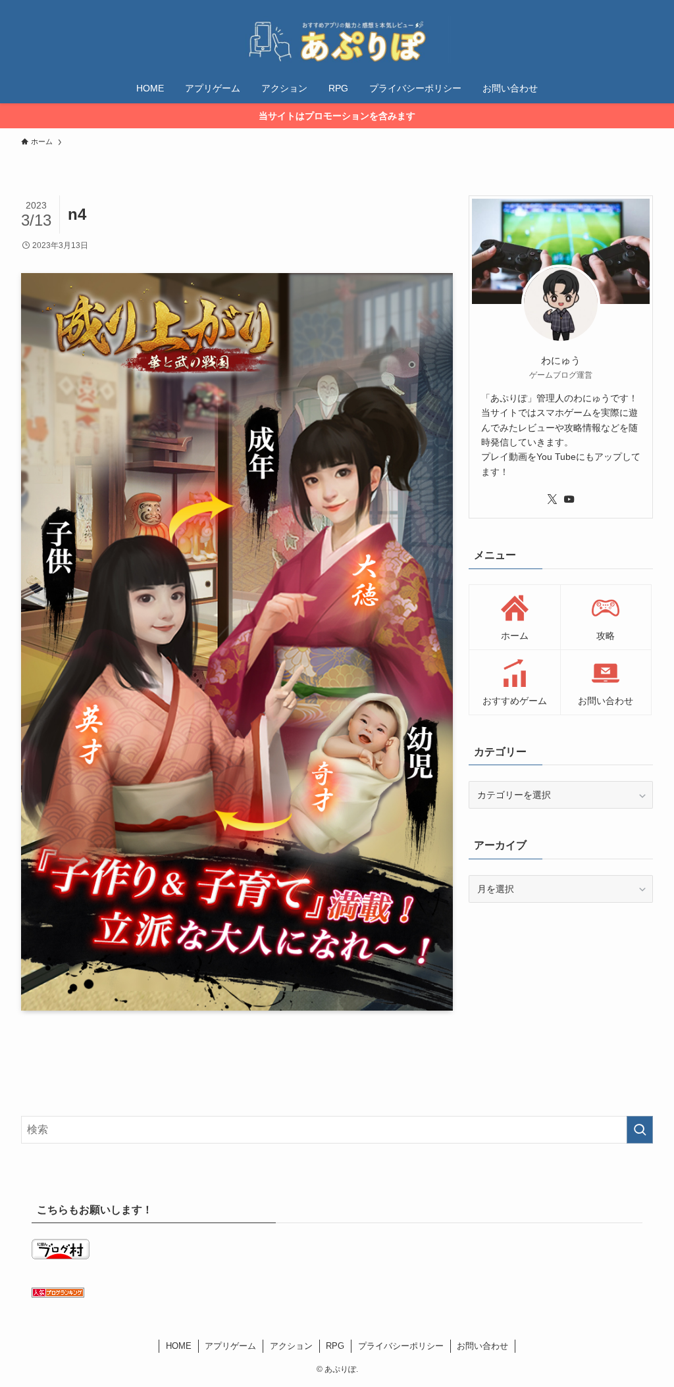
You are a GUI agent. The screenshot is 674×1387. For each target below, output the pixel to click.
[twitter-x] (552, 499)
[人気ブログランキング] (58, 1293)
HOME (179, 1346)
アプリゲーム (230, 1346)
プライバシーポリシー (401, 1346)
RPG (335, 1346)
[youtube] (569, 499)
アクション (291, 1346)
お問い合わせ (482, 1346)
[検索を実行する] (640, 1130)
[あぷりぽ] (337, 39)
